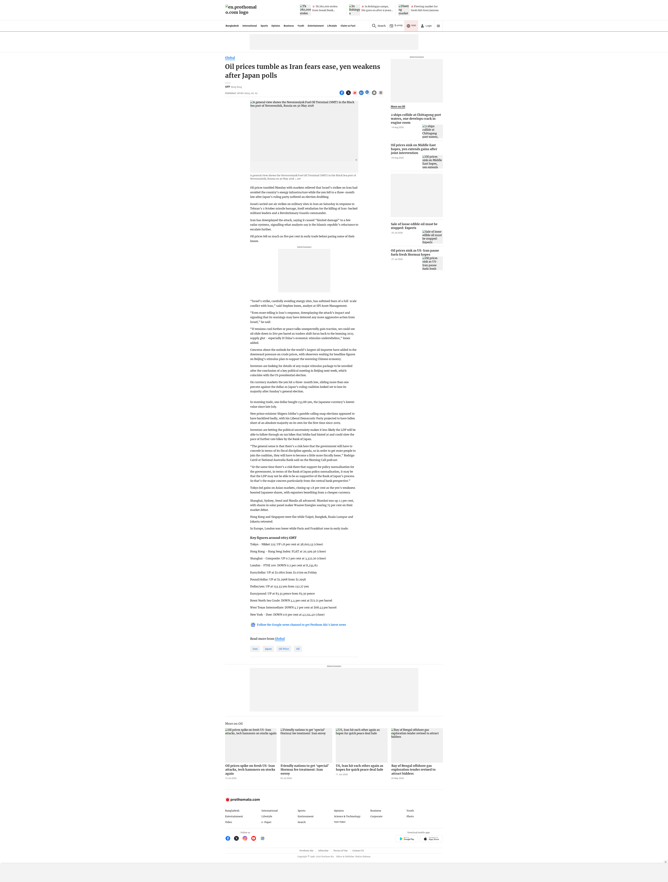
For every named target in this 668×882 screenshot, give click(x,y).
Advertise (323, 850)
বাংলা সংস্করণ (339, 822)
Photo (410, 816)
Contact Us (358, 850)
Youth (300, 25)
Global (230, 58)
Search (302, 822)
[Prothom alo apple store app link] (431, 839)
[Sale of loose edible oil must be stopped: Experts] (432, 237)
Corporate (376, 816)
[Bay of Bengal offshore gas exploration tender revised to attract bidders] (417, 745)
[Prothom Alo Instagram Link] (246, 839)
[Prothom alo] (242, 10)
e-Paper (266, 822)
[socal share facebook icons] (342, 94)
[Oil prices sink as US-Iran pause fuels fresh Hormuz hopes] (432, 263)
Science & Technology (347, 816)
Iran (255, 648)
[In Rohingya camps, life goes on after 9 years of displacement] (354, 10)
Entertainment (316, 25)
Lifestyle (332, 25)
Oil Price (284, 648)
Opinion (275, 25)
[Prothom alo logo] (242, 800)
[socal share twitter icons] (349, 94)
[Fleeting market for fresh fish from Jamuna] (404, 10)
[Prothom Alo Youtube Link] (255, 839)
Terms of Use (340, 850)
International (249, 25)
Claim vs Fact (348, 25)
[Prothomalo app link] (406, 839)
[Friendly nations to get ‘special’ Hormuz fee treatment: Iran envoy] (306, 745)
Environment (306, 816)
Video (228, 822)
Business (289, 25)
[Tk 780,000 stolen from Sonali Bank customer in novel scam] (305, 10)
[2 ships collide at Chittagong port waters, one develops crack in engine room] (432, 131)
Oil (298, 648)
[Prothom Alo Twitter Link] (238, 839)
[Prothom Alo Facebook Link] (229, 839)
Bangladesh (232, 25)
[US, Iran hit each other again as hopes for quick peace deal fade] (362, 745)
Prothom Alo (306, 850)
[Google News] (262, 838)
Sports (264, 25)
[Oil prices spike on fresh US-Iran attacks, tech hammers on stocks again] (251, 745)
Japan (268, 648)
